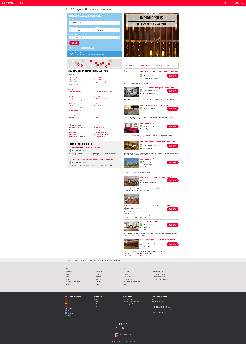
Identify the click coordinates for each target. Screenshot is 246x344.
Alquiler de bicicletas (74, 101)
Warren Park (99, 127)
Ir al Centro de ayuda (158, 301)
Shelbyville (98, 274)
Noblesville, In (70, 272)
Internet (98, 103)
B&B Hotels (127, 272)
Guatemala (71, 311)
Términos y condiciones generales (132, 301)
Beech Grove (72, 134)
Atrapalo (68, 260)
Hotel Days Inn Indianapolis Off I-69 (152, 106)
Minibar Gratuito (73, 110)
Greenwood (98, 272)
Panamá (70, 308)
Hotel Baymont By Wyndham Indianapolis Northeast (159, 71)
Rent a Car (97, 306)
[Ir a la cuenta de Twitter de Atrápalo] (117, 328)
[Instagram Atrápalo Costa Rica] (129, 328)
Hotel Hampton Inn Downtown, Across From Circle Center (145, 206)
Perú (69, 306)
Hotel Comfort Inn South (148, 124)
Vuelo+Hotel (97, 304)
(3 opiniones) (156, 145)
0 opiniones (85, 150)
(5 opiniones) (156, 90)
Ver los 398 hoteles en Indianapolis (135, 255)
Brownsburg (98, 279)
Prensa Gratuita (100, 108)
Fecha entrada (73, 27)
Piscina (97, 105)
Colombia (70, 304)
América (82, 260)
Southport (72, 132)
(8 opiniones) (150, 126)
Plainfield (69, 274)
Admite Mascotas (74, 108)
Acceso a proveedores (159, 277)
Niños (97, 120)
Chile (69, 301)
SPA (70, 105)
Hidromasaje (99, 96)
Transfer (71, 98)
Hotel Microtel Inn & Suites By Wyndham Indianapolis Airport (91, 159)
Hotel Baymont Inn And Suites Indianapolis (155, 177)
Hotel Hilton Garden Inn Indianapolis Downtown (157, 141)
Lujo (70, 120)
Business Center (100, 98)
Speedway (72, 130)
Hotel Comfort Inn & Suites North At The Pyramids (158, 240)
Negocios (71, 117)
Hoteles (76, 260)
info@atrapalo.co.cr (161, 312)
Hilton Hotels (128, 279)
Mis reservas (155, 299)
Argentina (70, 313)
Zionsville (97, 284)
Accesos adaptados (74, 91)
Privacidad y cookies (129, 304)
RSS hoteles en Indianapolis (160, 279)
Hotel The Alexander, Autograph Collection (155, 88)
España (70, 299)
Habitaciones (73, 34)
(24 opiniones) (156, 180)
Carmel (68, 277)
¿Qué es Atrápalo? (128, 299)
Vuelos (96, 299)
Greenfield (69, 284)
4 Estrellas (98, 77)
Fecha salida (98, 27)
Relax (97, 117)
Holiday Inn (127, 274)
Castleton (98, 282)
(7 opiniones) (150, 75)
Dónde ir (72, 19)
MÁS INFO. (172, 76)
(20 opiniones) (152, 108)
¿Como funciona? (158, 272)
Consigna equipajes (101, 101)
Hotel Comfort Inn (146, 159)
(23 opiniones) (154, 162)
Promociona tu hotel (159, 274)
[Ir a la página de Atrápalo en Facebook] (123, 328)
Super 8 (126, 284)
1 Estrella (71, 82)
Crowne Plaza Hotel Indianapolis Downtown (85, 147)
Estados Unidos (91, 260)
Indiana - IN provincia (104, 260)
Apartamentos (99, 82)
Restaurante (72, 96)
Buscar (74, 43)
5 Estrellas (72, 77)
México (70, 315)
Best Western (128, 277)
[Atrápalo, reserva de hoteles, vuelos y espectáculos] (9, 3)
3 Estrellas (72, 79)
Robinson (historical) (101, 134)
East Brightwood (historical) (76, 136)
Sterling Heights (100, 130)
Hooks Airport (99, 136)
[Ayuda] (235, 3)
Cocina (97, 94)
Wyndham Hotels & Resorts (132, 282)
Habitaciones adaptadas (102, 91)
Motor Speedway (100, 132)
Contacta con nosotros (158, 304)
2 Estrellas (98, 79)
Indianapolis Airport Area (76, 127)
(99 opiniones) (151, 244)
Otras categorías (73, 84)
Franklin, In (98, 277)
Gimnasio (71, 94)
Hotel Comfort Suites (147, 222)
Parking (71, 103)
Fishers (68, 279)
